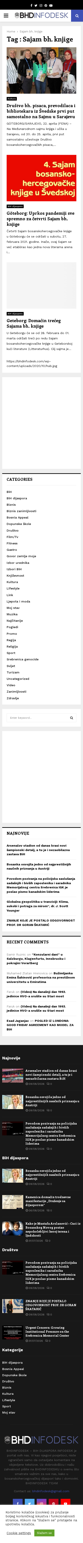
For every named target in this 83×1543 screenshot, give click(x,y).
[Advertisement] (41, 423)
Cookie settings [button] (19, 1533)
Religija (12, 646)
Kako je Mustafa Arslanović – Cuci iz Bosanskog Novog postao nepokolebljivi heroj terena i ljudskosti (53, 1229)
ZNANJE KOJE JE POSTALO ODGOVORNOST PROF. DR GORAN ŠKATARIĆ (50, 1305)
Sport (11, 653)
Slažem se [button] (44, 1533)
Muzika (12, 614)
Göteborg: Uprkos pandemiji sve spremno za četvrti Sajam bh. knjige (40, 218)
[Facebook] (18, 1504)
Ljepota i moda (18, 601)
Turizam (13, 672)
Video (11, 685)
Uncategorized (18, 678)
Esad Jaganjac (18, 1020)
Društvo (13, 530)
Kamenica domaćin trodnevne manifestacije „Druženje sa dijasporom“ (48, 1201)
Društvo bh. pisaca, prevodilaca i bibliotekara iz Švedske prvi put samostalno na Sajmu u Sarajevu (41, 110)
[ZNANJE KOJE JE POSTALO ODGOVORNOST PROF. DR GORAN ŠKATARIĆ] (12, 1306)
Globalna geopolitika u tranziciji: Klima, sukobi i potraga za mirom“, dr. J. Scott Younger (38, 906)
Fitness (12, 543)
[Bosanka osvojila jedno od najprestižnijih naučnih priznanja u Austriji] (12, 1102)
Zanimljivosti (16, 691)
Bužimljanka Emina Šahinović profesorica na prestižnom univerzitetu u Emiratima (41, 977)
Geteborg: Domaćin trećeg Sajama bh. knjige (34, 323)
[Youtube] (65, 1504)
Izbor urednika (18, 562)
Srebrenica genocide (23, 659)
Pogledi (12, 627)
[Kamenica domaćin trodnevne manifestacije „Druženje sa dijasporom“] (12, 1202)
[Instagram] (41, 1504)
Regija (11, 640)
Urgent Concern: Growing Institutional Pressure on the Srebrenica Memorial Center (47, 1331)
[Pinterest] (53, 1504)
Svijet (11, 666)
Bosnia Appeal (17, 517)
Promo (12, 633)
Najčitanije (15, 620)
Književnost (15, 575)
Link (10, 595)
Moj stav (13, 608)
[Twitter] (30, 1504)
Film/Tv (12, 537)
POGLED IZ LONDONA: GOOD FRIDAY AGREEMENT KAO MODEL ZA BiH (40, 1025)
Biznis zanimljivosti (21, 511)
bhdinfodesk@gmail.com (50, 1491)
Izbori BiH (14, 569)
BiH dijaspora (15, 206)
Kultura (12, 98)
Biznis (11, 504)
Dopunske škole (19, 524)
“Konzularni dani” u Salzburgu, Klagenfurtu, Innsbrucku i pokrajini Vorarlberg (36, 959)
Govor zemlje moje (21, 556)
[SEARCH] (71, 717)
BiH (9, 492)
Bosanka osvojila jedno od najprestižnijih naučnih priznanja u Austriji (52, 1101)
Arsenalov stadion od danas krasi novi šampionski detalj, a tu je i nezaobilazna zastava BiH (38, 850)
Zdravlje (13, 698)
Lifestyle (13, 588)
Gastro (12, 549)
